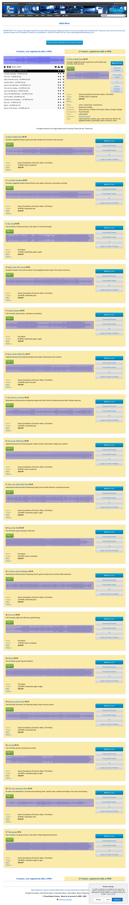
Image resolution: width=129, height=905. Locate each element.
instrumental (83, 114)
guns (98, 119)
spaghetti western (85, 120)
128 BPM (21, 860)
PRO (68, 99)
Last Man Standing (15, 180)
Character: (70, 107)
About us (49, 15)
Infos (37, 15)
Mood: (69, 105)
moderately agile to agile (33, 252)
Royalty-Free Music (32, 893)
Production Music (60, 893)
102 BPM (21, 556)
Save (108, 899)
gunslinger (96, 120)
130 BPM (21, 730)
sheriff (115, 119)
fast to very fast (30, 382)
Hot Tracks (21, 15)
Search (6, 15)
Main (33, 890)
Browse (13, 15)
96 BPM (20, 208)
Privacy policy (111, 894)
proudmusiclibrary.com (12, 4)
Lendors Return (13, 311)
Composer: (70, 116)
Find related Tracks (117, 76)
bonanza (109, 120)
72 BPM (20, 252)
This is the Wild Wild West (17, 484)
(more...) (8, 170)
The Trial (11, 224)
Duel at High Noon (75, 59)
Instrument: (70, 109)
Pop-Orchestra (84, 112)
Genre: (69, 94)
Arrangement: (71, 112)
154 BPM (21, 382)
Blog (43, 15)
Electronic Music (99, 94)
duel (102, 119)
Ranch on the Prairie (16, 702)
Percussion (100, 109)
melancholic (88, 105)
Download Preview (117, 69)
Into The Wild (13, 528)
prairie (102, 120)
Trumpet (113, 109)
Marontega (12, 832)
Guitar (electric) (84, 109)
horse (115, 120)
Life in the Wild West (15, 441)
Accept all (117, 899)
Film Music (110, 94)
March (11, 658)
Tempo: (69, 97)
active (81, 105)
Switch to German (120, 4)
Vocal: (69, 114)
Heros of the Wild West (16, 354)
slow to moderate (91, 97)
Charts (52, 890)
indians (93, 119)
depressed (82, 107)
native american (84, 119)
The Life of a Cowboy (15, 397)
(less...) (69, 101)
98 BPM (20, 469)
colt (119, 119)
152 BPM (21, 426)
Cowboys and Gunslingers (18, 571)
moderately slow (30, 817)
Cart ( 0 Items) (118, 11)
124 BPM (21, 599)
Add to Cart (117, 63)
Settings (98, 899)
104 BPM (21, 295)
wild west (108, 119)
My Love (11, 615)
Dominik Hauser (84, 116)
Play (69, 69)
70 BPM (81, 97)
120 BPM (21, 513)
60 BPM (20, 817)
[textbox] (112, 15)
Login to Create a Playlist (117, 88)
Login (66, 15)
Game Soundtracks (85, 94)
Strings (119, 109)
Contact (57, 15)
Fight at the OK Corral (16, 267)
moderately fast (29, 208)
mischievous (97, 105)
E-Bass (93, 109)
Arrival (11, 745)
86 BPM (20, 339)
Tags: (68, 119)
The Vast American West (18, 788)
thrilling (89, 107)
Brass (107, 109)
